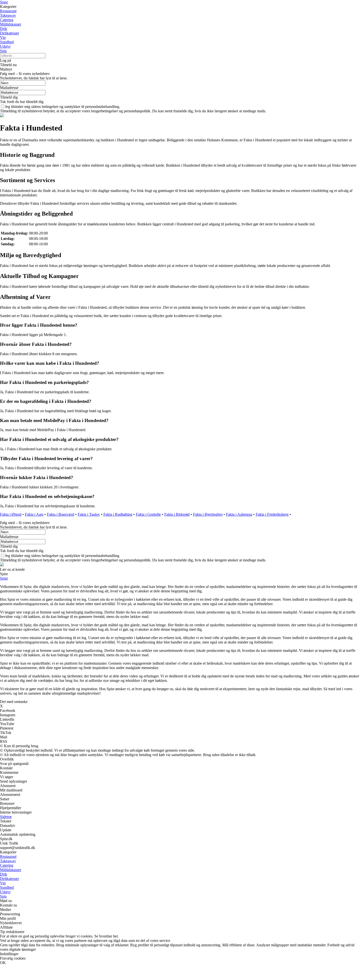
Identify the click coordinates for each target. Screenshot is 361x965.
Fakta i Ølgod (10, 514)
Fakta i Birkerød (177, 514)
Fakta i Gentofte (148, 514)
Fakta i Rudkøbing (117, 514)
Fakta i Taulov (89, 514)
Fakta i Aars (34, 514)
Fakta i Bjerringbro (207, 514)
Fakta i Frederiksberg (272, 514)
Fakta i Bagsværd (60, 514)
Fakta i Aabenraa (239, 514)
